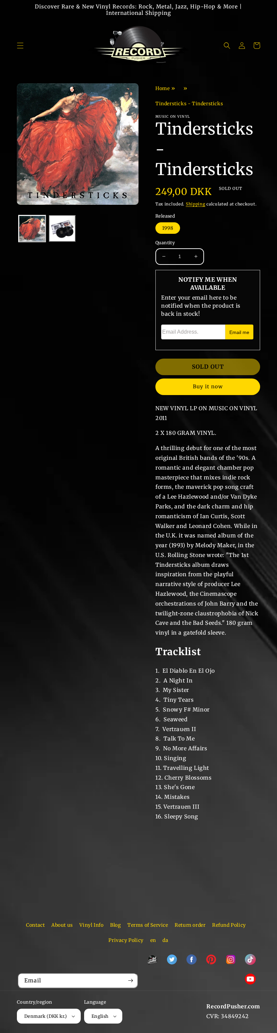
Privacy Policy (125, 940)
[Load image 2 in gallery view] (62, 228)
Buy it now (208, 386)
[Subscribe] (130, 980)
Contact (35, 925)
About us (62, 925)
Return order (190, 925)
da (165, 940)
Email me (239, 332)
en (153, 940)
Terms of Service (147, 925)
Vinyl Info (91, 925)
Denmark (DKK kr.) (45, 1016)
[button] (20, 45)
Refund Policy (229, 925)
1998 (167, 228)
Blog (115, 925)
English (100, 1016)
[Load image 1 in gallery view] (32, 228)
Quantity (165, 243)
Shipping (195, 203)
